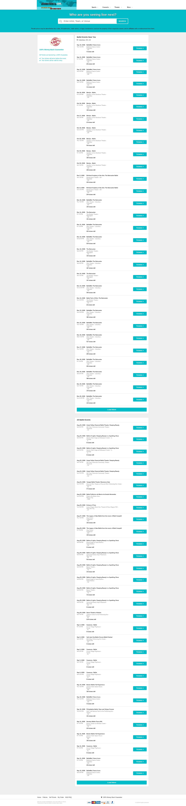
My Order (61, 797)
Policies (45, 797)
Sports (94, 7)
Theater (117, 7)
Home (39, 797)
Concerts (105, 7)
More (129, 7)
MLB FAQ (68, 797)
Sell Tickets (52, 797)
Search (122, 21)
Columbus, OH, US (84, 40)
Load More (111, 410)
